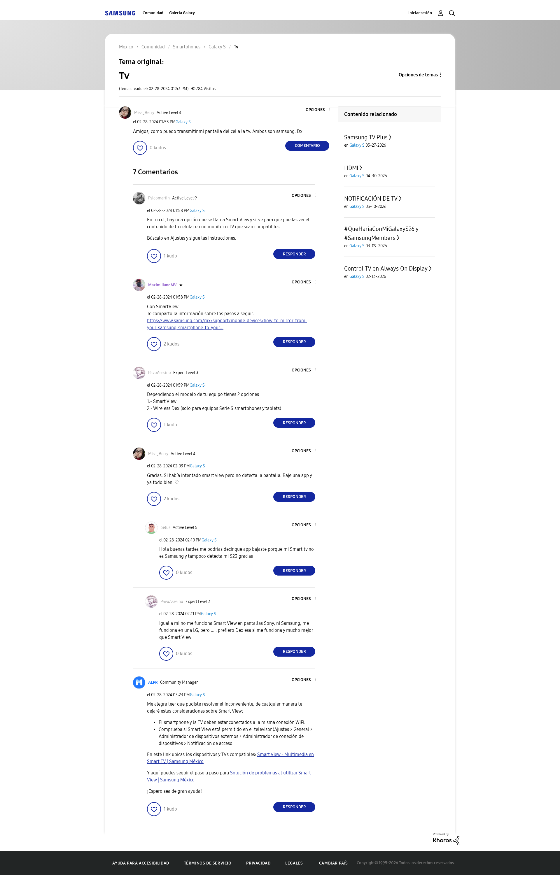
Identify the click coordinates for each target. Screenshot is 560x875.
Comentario (307, 145)
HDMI (351, 167)
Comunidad (153, 12)
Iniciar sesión (420, 12)
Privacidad (258, 863)
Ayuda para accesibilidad (140, 863)
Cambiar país (333, 863)
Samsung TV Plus (366, 137)
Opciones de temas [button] (418, 75)
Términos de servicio (208, 863)
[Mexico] (120, 13)
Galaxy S (183, 122)
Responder (294, 254)
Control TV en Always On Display (386, 268)
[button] (319, 110)
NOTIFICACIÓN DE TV (371, 198)
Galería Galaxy (182, 12)
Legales (294, 863)
